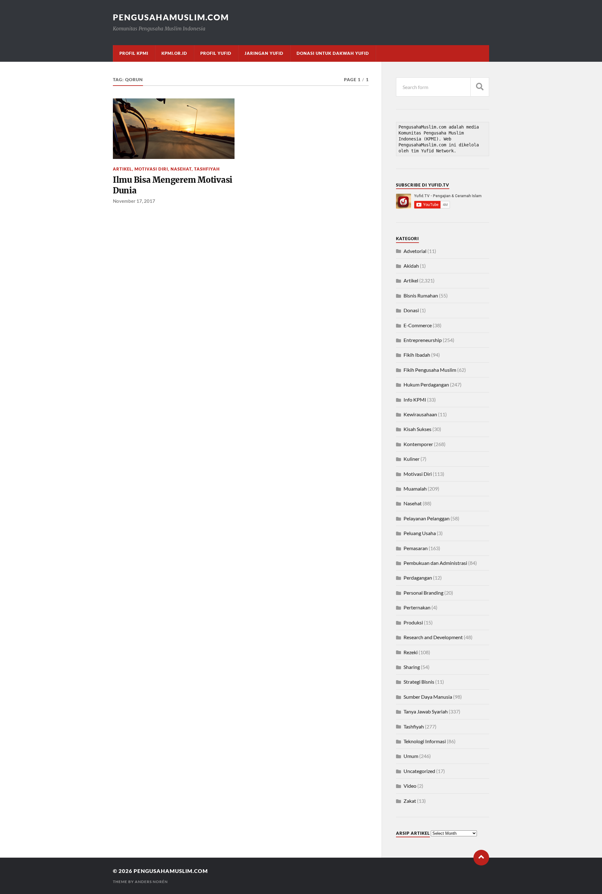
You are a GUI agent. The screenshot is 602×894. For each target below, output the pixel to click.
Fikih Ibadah (417, 355)
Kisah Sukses (417, 429)
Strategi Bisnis (419, 682)
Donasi (411, 310)
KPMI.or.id (174, 53)
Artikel (122, 168)
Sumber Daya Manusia (428, 697)
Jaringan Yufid (264, 53)
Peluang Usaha (420, 533)
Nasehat (181, 168)
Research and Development (433, 637)
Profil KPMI (133, 53)
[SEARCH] (479, 87)
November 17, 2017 (134, 201)
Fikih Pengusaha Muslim (430, 370)
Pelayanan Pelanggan (427, 518)
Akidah (411, 266)
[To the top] (481, 857)
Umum (411, 756)
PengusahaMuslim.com (171, 17)
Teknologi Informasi (425, 741)
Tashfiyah (207, 168)
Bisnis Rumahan (421, 295)
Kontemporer (418, 444)
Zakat (410, 801)
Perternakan (417, 607)
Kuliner (412, 459)
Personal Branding (423, 593)
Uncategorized (419, 771)
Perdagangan (418, 578)
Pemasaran (416, 548)
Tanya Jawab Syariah (426, 711)
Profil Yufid (215, 53)
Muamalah (415, 489)
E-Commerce (418, 325)
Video (410, 786)
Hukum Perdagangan (426, 384)
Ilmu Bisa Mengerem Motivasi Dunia (172, 185)
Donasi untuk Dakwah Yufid (333, 53)
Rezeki (411, 652)
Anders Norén (151, 881)
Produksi (413, 622)
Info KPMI (415, 399)
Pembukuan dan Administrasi (435, 563)
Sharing (412, 667)
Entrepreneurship (423, 340)
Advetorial (415, 251)
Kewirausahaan (420, 414)
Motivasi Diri (151, 168)
